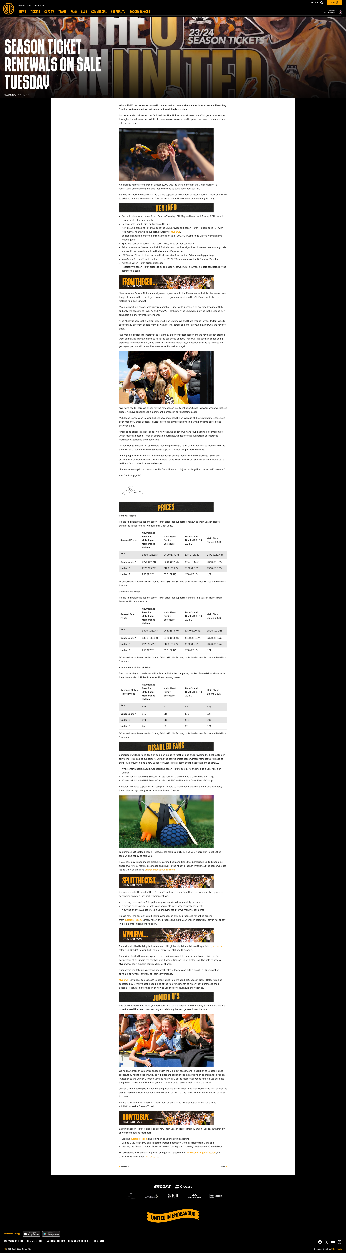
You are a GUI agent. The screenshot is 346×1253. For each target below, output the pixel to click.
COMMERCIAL (99, 11)
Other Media (336, 1249)
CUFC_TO (153, 1156)
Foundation (39, 5)
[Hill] (173, 1196)
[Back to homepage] (8, 8)
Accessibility (56, 1241)
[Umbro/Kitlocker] (215, 1196)
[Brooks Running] (162, 1186)
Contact (99, 1241)
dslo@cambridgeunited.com (160, 869)
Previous (125, 1167)
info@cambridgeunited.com (201, 1152)
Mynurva (175, 232)
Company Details (79, 1241)
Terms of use (35, 1241)
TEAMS (62, 11)
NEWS (22, 11)
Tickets (21, 5)
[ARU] (130, 1196)
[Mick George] (194, 1196)
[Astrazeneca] (151, 1196)
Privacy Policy (14, 1241)
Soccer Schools (140, 11)
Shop (29, 5)
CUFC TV (49, 11)
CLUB (84, 11)
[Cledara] (183, 1187)
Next (223, 1167)
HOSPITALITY (118, 11)
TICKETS (35, 11)
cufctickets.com (133, 920)
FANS (74, 11)
